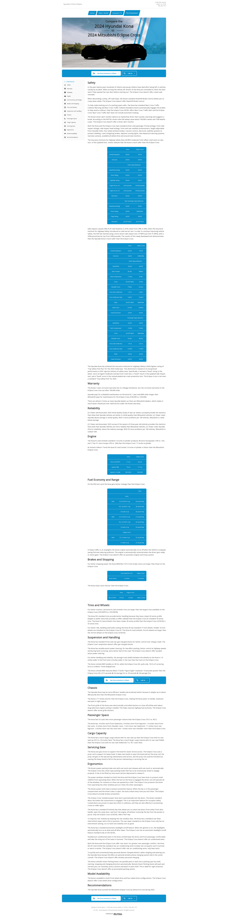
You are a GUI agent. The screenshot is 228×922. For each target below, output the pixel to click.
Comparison (70, 81)
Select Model (103, 13)
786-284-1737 (162, 6)
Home (92, 13)
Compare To (117, 13)
